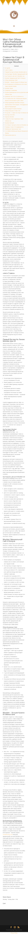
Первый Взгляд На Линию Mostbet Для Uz (16, 72)
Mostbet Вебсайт (9, 123)
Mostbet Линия (9, 88)
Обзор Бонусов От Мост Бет (12, 110)
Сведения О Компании (11, 90)
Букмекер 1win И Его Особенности (14, 96)
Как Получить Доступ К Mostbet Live (14, 76)
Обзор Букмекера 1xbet (11, 80)
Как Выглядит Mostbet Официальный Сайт (16, 74)
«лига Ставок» (9, 70)
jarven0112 (7, 49)
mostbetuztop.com (7, 834)
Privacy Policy (14, 933)
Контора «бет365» (10, 115)
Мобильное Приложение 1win (13, 129)
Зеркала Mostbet (9, 117)
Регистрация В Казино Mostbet (13, 108)
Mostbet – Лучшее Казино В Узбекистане (16, 82)
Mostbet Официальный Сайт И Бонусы (15, 78)
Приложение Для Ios (10, 135)
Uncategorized (6, 51)
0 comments (14, 51)
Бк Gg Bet (7, 68)
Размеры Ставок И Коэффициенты (14, 127)
